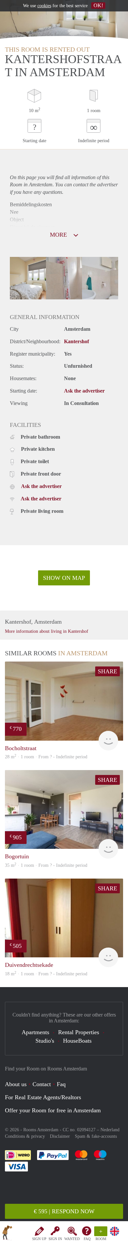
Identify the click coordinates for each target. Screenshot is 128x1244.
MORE (59, 234)
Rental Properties (78, 1032)
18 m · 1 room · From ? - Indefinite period (46, 973)
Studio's (44, 1040)
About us (16, 1084)
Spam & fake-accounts (96, 1136)
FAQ (87, 1239)
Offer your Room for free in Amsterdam (53, 1110)
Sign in (55, 1239)
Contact (41, 1084)
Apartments (35, 1032)
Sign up (39, 1239)
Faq (61, 1084)
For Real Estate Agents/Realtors (43, 1097)
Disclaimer (60, 1136)
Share (107, 671)
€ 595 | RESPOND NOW (64, 1211)
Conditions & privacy (25, 1136)
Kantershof (76, 341)
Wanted (72, 1239)
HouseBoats (77, 1040)
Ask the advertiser (84, 391)
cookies (44, 5)
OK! (98, 5)
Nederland (109, 1129)
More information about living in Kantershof (46, 631)
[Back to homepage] (7, 1233)
